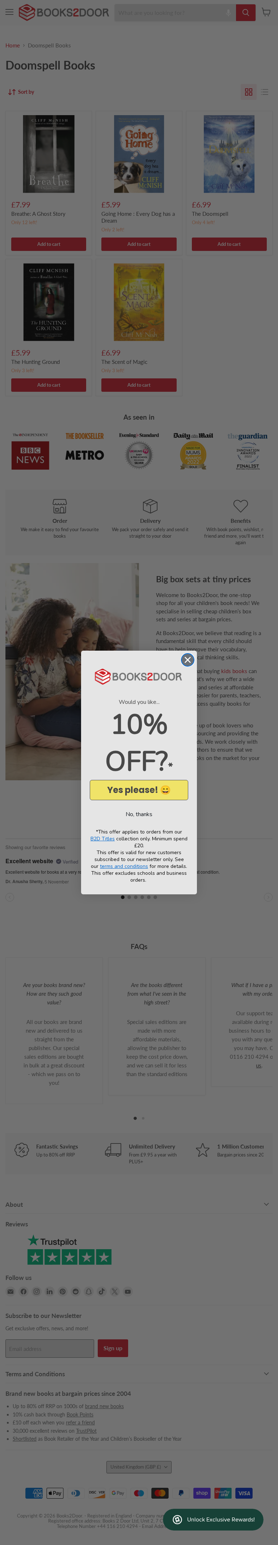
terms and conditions (124, 866)
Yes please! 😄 (139, 790)
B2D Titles (102, 838)
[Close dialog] (187, 660)
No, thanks (139, 814)
